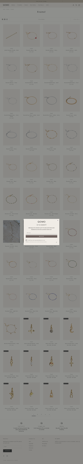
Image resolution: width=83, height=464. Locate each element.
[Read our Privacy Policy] (56, 242)
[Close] (57, 220)
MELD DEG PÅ (41, 236)
